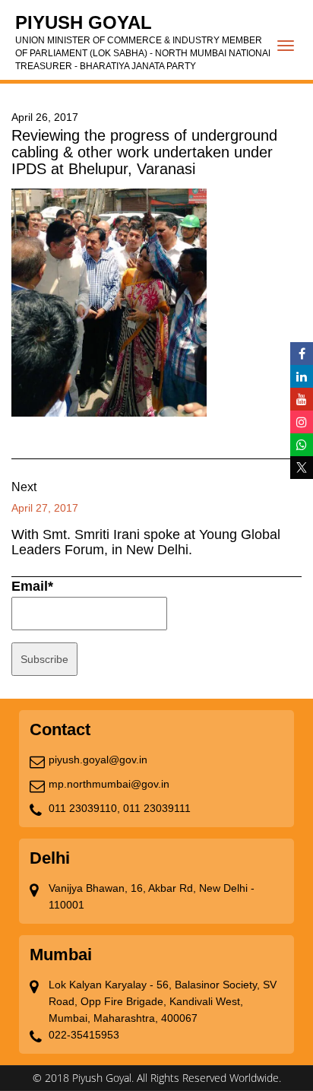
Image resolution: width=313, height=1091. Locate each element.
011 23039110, (84, 808)
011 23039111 (157, 808)
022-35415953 (84, 1035)
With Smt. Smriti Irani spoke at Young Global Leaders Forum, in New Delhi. (145, 542)
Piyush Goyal (144, 41)
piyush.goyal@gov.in (98, 759)
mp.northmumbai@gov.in (109, 784)
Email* (32, 586)
